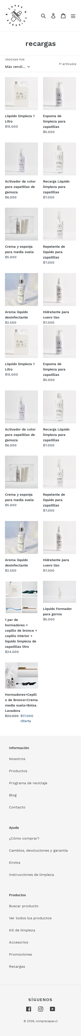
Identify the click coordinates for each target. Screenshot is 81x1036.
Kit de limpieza (22, 930)
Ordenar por (15, 59)
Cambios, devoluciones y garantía (38, 850)
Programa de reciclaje (28, 783)
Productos (18, 771)
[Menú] (73, 16)
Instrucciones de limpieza (31, 874)
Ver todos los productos (30, 918)
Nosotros (17, 759)
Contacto (17, 807)
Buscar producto (23, 906)
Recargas (17, 966)
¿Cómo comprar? (24, 838)
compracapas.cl (47, 1021)
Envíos (14, 862)
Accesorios (18, 942)
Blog (13, 795)
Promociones (20, 954)
